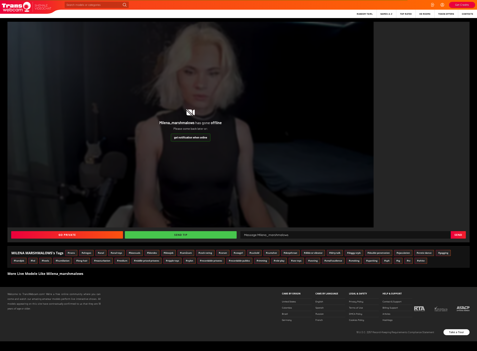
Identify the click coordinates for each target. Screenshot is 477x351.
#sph (387, 260)
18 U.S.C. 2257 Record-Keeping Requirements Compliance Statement (395, 332)
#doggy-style (354, 252)
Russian (319, 314)
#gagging (443, 252)
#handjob (19, 260)
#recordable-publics (239, 260)
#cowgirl (238, 252)
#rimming (262, 260)
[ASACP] (463, 308)
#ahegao (86, 252)
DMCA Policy (355, 314)
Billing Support (390, 308)
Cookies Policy (356, 320)
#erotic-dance (424, 252)
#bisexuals (134, 252)
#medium (122, 260)
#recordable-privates (211, 260)
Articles (386, 314)
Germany (287, 320)
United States (289, 302)
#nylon (189, 260)
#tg (398, 260)
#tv (408, 260)
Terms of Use (356, 308)
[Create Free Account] (442, 5)
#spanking (372, 260)
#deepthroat (290, 252)
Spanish (319, 308)
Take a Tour (456, 332)
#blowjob (168, 252)
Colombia (287, 308)
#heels (45, 260)
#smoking (354, 260)
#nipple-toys (172, 260)
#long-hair (81, 260)
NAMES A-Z (386, 14)
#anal (101, 252)
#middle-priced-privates (146, 260)
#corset (223, 252)
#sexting (313, 260)
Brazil (285, 314)
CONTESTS (467, 14)
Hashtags (388, 320)
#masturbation (102, 260)
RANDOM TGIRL (365, 14)
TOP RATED (406, 14)
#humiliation (63, 260)
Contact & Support (392, 302)
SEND (458, 235)
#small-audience (333, 260)
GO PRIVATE (67, 235)
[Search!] (125, 5)
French (319, 320)
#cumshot (271, 252)
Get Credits (462, 5)
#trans (71, 252)
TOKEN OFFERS (446, 14)
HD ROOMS (425, 14)
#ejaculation (403, 252)
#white (421, 260)
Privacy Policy (356, 302)
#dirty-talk (334, 252)
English (319, 302)
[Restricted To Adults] (419, 308)
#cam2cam (186, 252)
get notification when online (190, 137)
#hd (33, 260)
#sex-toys (296, 260)
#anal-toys (116, 252)
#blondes (152, 252)
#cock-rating (205, 252)
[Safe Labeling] (440, 308)
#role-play (279, 260)
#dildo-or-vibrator (313, 252)
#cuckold (254, 252)
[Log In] (432, 5)
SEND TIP (180, 235)
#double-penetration (378, 252)
